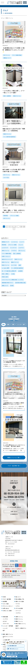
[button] (14, 654)
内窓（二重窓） (5, 273)
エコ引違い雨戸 (6, 639)
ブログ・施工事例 (7, 599)
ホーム (2, 18)
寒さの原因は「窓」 (20, 599)
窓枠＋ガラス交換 (20, 601)
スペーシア (18, 610)
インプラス (5, 619)
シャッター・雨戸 (21, 324)
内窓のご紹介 (5, 276)
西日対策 (6, 215)
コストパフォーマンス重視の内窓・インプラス (12, 279)
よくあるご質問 (5, 268)
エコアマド (21, 247)
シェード (22, 241)
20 (24, 226)
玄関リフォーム (18, 259)
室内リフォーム (5, 250)
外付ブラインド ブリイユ (8, 637)
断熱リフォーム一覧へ (14, 457)
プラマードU (6, 623)
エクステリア (5, 247)
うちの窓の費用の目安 (12, 645)
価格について (5, 285)
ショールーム (14, 241)
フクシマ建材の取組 (16, 55)
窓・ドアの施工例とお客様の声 (9, 271)
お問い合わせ (6, 608)
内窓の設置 (5, 616)
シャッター (5, 628)
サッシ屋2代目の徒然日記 (9, 136)
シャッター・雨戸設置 (8, 626)
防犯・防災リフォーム (21, 623)
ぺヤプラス (18, 613)
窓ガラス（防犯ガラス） (21, 628)
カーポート (5, 646)
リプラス (18, 606)
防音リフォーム (5, 262)
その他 (12, 273)
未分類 (11, 285)
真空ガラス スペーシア (7, 259)
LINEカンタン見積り (7, 610)
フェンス (21, 244)
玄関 (13, 324)
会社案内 (20, 271)
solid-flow (5, 642)
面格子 (17, 626)
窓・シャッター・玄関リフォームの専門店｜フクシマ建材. (13, 658)
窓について (18, 596)
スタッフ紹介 (6, 603)
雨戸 (4, 630)
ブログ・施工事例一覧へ (14, 465)
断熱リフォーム (14, 262)
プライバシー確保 (14, 215)
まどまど (5, 621)
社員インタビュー (6, 256)
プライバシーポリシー (8, 606)
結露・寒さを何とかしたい (12, 648)
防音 (8, 324)
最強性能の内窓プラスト (7, 282)
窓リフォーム (7, 55)
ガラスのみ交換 (19, 608)
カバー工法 (6, 177)
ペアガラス (13, 250)
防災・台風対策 (7, 96)
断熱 (4, 324)
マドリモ (18, 603)
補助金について (7, 57)
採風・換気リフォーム (8, 634)
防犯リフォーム (16, 96)
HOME (4, 596)
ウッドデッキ (13, 247)
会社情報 (5, 601)
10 (21, 226)
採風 (20, 265)
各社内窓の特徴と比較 (20, 282)
